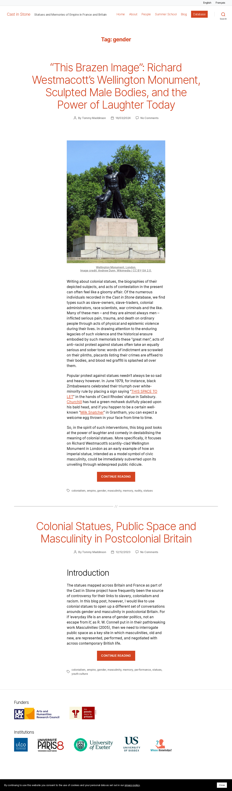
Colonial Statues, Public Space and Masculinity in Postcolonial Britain (116, 532)
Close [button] (222, 785)
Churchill (74, 402)
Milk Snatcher (92, 412)
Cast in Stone (18, 14)
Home (121, 14)
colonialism (78, 490)
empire (91, 490)
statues (148, 490)
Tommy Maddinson (94, 118)
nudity (138, 490)
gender (101, 490)
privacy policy (132, 785)
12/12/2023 (123, 552)
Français (220, 2)
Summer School (166, 14)
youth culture (80, 673)
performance (143, 669)
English (207, 2)
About (133, 14)
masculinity (114, 490)
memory (128, 490)
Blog (184, 14)
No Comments (149, 118)
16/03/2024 (123, 118)
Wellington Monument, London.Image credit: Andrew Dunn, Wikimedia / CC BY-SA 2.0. (116, 269)
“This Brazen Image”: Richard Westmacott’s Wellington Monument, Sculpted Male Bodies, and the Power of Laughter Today (116, 86)
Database (199, 14)
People (146, 14)
